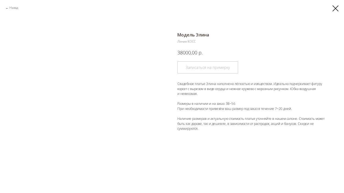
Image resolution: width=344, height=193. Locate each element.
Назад (13, 7)
